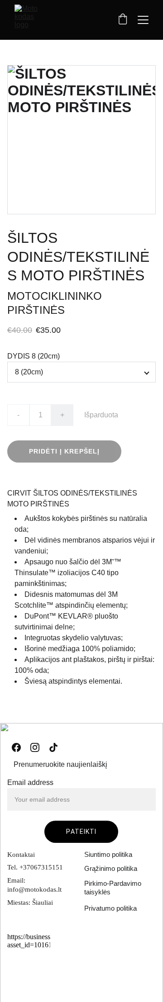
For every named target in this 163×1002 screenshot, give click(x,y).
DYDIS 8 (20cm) (33, 356)
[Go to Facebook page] (16, 747)
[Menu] (143, 20)
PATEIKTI (81, 831)
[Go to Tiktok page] (53, 747)
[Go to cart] (123, 20)
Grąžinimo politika (110, 868)
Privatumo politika (110, 908)
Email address (30, 782)
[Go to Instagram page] (34, 747)
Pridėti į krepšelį (64, 451)
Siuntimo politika (108, 854)
